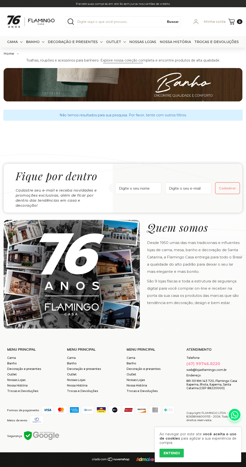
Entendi (172, 453)
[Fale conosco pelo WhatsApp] (234, 414)
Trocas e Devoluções (216, 42)
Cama (12, 42)
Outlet (113, 42)
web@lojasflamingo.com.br (206, 370)
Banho (33, 42)
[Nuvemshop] (111, 460)
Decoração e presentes (73, 42)
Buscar (172, 22)
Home (9, 53)
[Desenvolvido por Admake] (145, 460)
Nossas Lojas (142, 42)
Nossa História (175, 42)
